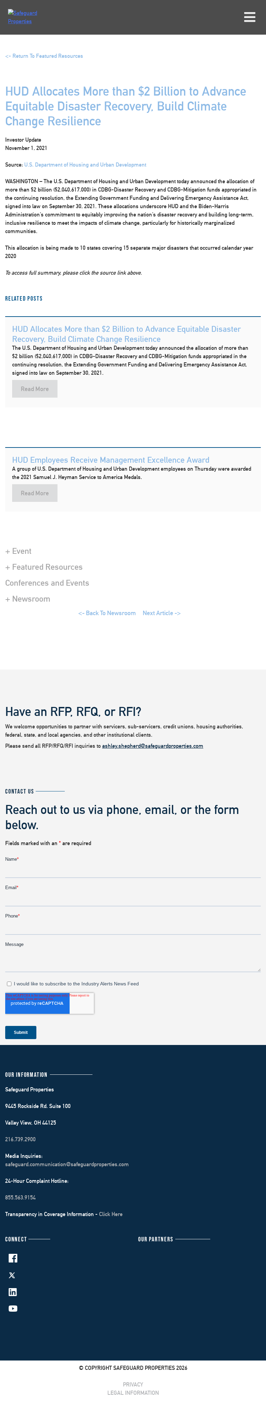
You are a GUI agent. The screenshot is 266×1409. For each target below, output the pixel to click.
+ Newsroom (27, 598)
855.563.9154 (20, 1197)
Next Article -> (162, 613)
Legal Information (133, 1393)
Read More (35, 388)
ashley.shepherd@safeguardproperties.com (152, 746)
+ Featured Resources (44, 566)
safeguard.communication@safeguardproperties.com (67, 1164)
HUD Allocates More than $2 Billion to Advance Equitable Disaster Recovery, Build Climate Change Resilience (126, 334)
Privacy (133, 1384)
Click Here (111, 1214)
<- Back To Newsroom (107, 613)
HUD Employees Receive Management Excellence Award (110, 459)
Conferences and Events (47, 582)
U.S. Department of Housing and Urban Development (85, 164)
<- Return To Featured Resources (44, 56)
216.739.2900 (20, 1139)
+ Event (18, 551)
